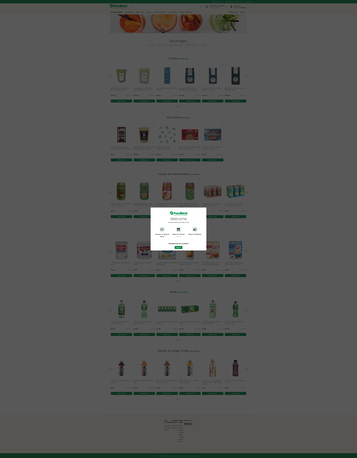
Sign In (178, 247)
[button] (162, 232)
